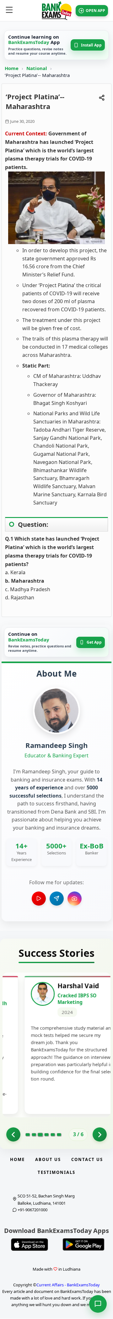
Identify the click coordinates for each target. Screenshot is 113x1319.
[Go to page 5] (53, 1134)
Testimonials (56, 1172)
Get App (94, 642)
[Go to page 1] (27, 1134)
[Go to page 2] (13, 1134)
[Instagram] (74, 898)
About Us (48, 1159)
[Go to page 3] (40, 1134)
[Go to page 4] (46, 1134)
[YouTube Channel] (39, 898)
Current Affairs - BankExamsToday (68, 1285)
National (37, 68)
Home (12, 68)
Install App (91, 45)
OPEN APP (95, 10)
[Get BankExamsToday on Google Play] (83, 1244)
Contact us (87, 1159)
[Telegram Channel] (57, 898)
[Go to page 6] (59, 1134)
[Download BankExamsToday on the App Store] (29, 1244)
